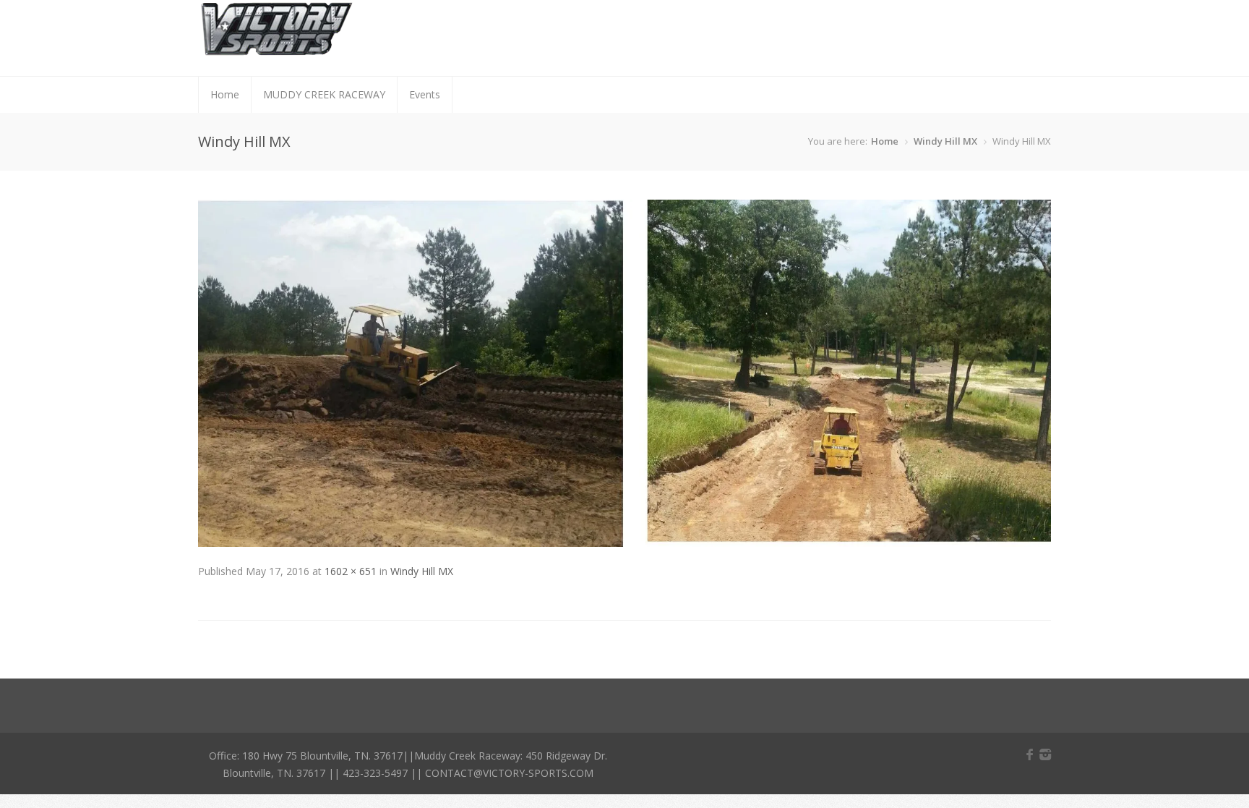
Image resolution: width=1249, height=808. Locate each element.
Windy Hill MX (945, 141)
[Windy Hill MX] (624, 543)
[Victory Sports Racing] (276, 50)
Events (424, 94)
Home (224, 94)
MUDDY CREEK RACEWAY (324, 94)
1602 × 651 (351, 571)
